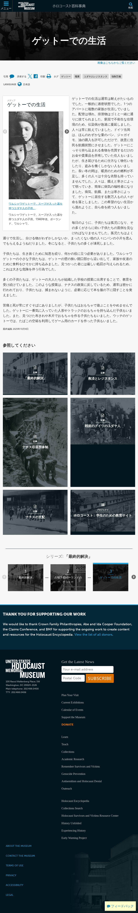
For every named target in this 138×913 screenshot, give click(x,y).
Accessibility (14, 885)
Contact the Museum (20, 855)
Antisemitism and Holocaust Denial (81, 781)
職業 (77, 76)
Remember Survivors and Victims (80, 766)
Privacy (11, 875)
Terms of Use (14, 865)
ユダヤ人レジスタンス (95, 76)
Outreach (66, 788)
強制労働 (116, 76)
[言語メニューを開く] (20, 84)
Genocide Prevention (73, 773)
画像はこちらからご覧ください (116, 63)
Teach (64, 744)
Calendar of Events (72, 709)
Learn (64, 736)
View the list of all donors (93, 635)
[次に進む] (67, 131)
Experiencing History (73, 830)
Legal (9, 894)
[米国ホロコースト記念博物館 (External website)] (26, 6)
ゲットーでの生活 (26, 104)
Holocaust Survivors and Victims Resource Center (89, 815)
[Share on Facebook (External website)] (36, 76)
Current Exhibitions (72, 702)
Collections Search (72, 808)
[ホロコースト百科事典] (69, 6)
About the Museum (18, 846)
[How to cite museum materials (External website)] (12, 76)
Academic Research (72, 759)
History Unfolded (71, 823)
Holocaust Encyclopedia (75, 800)
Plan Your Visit (70, 695)
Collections (67, 751)
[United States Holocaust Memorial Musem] (25, 669)
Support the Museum (73, 717)
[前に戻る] (5, 131)
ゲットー (66, 76)
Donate (67, 724)
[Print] (49, 76)
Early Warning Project (74, 837)
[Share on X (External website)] (30, 76)
